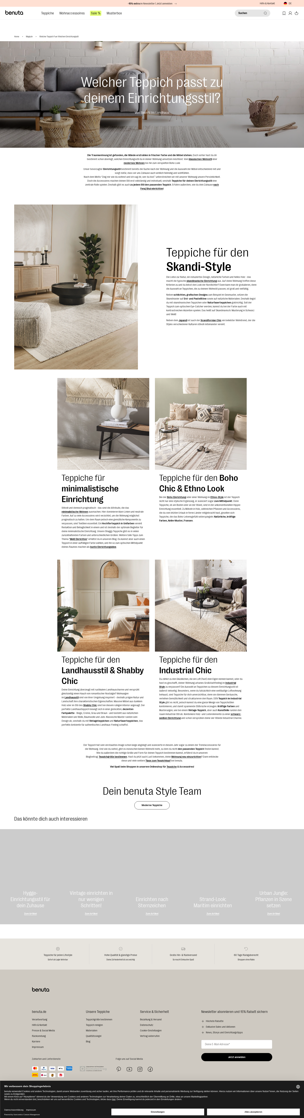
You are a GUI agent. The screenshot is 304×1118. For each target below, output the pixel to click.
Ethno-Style (217, 497)
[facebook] (150, 1069)
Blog (88, 1041)
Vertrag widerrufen (150, 1036)
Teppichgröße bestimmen (113, 756)
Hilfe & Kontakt (267, 3)
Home (16, 36)
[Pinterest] (119, 1069)
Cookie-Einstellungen (150, 1030)
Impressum (38, 1047)
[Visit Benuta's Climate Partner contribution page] (94, 1068)
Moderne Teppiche (152, 805)
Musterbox (114, 13)
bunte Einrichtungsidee (103, 546)
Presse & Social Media (43, 1030)
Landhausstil (72, 697)
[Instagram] (140, 1069)
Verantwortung (39, 1019)
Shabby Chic (90, 705)
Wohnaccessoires (72, 13)
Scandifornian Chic (211, 320)
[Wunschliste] (284, 13)
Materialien (91, 1030)
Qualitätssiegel (93, 1036)
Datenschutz (146, 1025)
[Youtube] (129, 1069)
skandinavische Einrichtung (202, 280)
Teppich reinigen (94, 1025)
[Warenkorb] (296, 13)
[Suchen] (265, 13)
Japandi (183, 320)
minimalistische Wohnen (75, 511)
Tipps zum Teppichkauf (158, 760)
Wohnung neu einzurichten (186, 756)
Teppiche (47, 13)
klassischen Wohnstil (200, 159)
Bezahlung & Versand (151, 1019)
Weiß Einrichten (78, 539)
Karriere (36, 1041)
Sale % (95, 13)
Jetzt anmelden (236, 1057)
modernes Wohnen (134, 163)
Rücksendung (39, 1036)
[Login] (290, 13)
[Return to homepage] (14, 12)
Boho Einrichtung (176, 497)
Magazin (29, 36)
